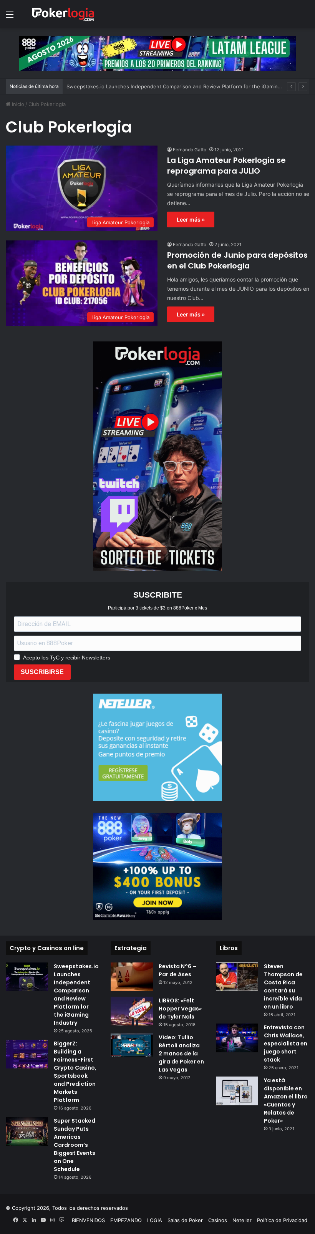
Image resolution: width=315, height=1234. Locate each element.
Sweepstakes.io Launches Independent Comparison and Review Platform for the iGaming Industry (184, 86)
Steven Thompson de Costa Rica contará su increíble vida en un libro (283, 986)
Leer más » (191, 219)
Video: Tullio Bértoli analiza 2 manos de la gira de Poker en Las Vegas (181, 1053)
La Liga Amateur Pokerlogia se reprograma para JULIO (226, 165)
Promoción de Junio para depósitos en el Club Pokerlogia (237, 260)
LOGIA (154, 1220)
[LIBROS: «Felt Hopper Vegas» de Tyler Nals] (132, 1011)
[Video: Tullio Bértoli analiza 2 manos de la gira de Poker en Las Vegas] (132, 1045)
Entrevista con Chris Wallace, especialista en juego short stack (285, 1043)
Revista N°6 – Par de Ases (177, 970)
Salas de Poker (185, 1220)
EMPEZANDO (126, 1220)
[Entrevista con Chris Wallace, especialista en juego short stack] (237, 1038)
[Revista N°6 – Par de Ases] (132, 976)
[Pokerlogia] (63, 14)
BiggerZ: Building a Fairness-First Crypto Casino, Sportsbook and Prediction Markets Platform (75, 1072)
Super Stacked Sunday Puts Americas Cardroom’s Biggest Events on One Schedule (74, 1145)
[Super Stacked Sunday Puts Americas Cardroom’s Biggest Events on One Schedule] (27, 1131)
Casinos (217, 1220)
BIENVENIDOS (88, 1220)
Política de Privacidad (282, 1220)
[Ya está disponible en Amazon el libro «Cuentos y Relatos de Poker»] (237, 1091)
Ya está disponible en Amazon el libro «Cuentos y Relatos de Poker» (286, 1101)
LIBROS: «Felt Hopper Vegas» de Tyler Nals (180, 1008)
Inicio (17, 104)
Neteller (242, 1220)
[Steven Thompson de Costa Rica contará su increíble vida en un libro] (237, 976)
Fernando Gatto (189, 149)
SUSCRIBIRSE (42, 672)
